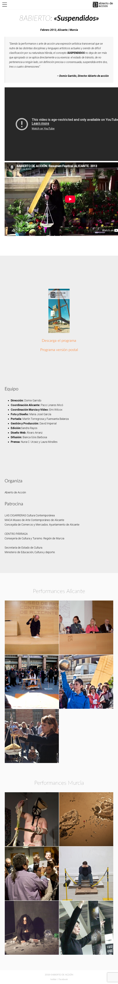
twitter (53, 979)
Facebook (63, 979)
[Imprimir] (59, 311)
